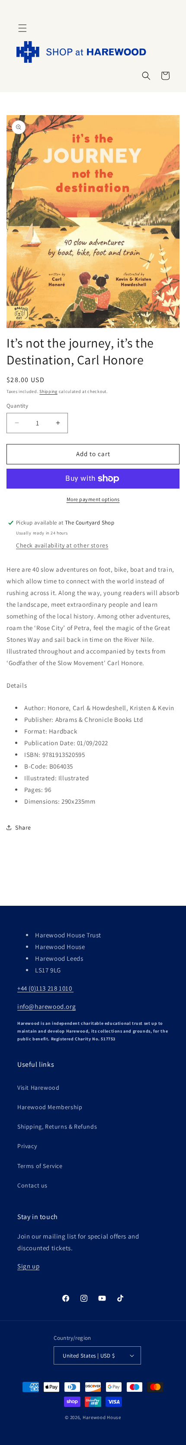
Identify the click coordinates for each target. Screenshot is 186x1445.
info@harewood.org (46, 1006)
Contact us (32, 1185)
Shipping (48, 391)
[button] (22, 28)
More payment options (93, 499)
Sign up (28, 1266)
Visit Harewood (38, 1087)
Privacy (27, 1146)
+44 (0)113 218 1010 (45, 988)
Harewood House (102, 1417)
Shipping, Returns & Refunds (57, 1126)
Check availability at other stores (62, 545)
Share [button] (23, 827)
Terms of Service (40, 1166)
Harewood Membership (49, 1107)
